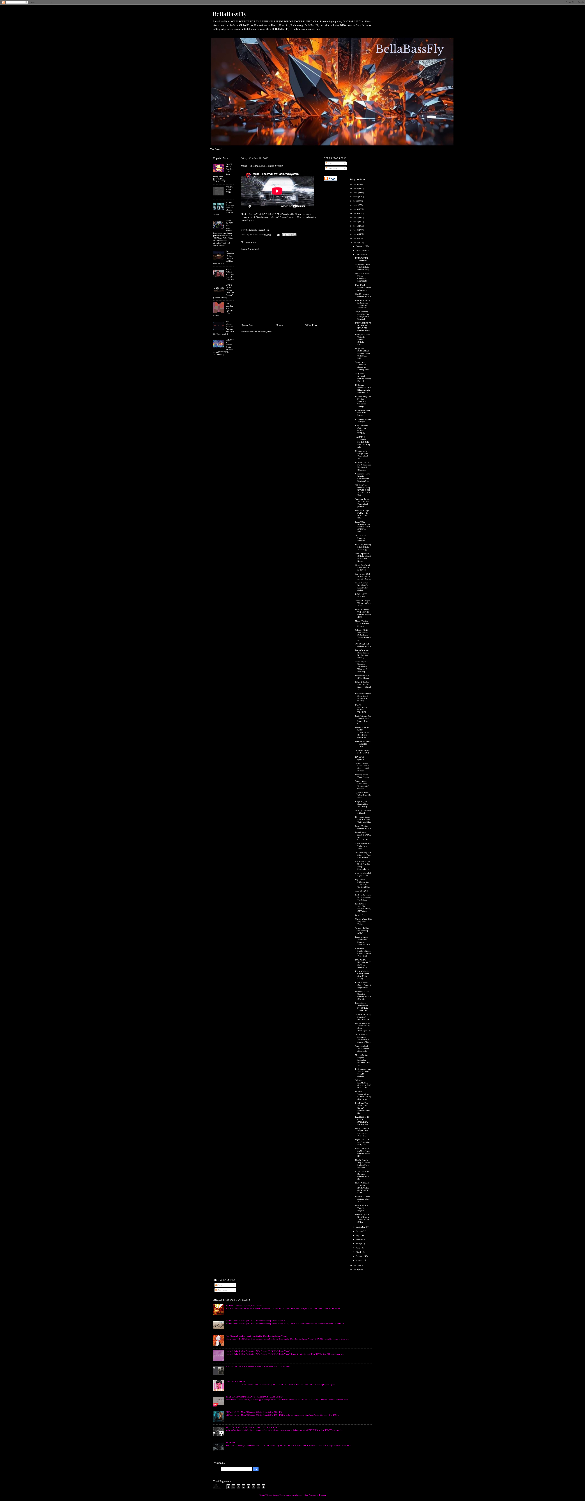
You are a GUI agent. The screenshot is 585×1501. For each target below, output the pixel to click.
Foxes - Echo (360, 915)
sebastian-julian (301, 1495)
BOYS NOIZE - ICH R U (361, 595)
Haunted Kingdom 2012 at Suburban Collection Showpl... (363, 401)
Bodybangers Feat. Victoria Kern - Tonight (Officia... (363, 1072)
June (358, 1239)
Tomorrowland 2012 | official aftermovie (362, 1048)
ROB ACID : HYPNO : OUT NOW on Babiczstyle (362, 963)
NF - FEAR (231, 1442)
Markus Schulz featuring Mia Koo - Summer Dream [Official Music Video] (257, 1320)
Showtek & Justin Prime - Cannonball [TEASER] (362, 277)
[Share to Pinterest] (294, 234)
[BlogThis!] (286, 234)
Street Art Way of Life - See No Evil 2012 (362, 567)
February (360, 1256)
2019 (355, 213)
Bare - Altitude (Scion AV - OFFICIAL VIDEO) (361, 429)
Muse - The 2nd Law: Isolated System (362, 623)
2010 (355, 1269)
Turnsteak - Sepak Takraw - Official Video (363, 603)
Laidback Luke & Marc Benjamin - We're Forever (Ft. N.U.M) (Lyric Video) (258, 1351)
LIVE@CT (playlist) (360, 758)
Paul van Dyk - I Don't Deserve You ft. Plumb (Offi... (362, 1218)
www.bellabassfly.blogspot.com (363, 874)
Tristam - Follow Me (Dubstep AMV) (362, 930)
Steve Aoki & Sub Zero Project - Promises (230, 274)
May (358, 1243)
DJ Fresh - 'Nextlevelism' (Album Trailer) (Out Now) (363, 1095)
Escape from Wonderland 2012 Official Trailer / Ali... (362, 1007)
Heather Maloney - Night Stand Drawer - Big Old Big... (363, 697)
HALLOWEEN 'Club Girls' (361, 259)
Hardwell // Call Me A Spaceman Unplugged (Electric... (363, 466)
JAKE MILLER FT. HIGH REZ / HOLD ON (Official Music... (363, 327)
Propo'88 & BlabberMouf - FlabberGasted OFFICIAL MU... (362, 353)
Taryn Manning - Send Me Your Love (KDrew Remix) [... (362, 315)
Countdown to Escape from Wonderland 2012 (361, 454)
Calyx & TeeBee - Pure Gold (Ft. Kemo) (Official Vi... (363, 686)
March (359, 1251)
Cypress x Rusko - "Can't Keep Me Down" (363, 795)
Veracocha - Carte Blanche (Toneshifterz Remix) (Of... (362, 477)
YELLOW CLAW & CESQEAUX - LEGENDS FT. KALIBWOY (253, 1427)
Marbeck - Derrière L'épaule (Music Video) (244, 1305)
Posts (329, 163)
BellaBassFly (230, 13)
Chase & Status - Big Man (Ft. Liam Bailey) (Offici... (362, 586)
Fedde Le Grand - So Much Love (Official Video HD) (362, 1152)
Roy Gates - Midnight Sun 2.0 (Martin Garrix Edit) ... (362, 883)
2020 (355, 209)
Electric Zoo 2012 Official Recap (362, 676)
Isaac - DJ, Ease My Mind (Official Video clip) (363, 547)
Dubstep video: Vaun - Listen (362, 775)
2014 (355, 234)
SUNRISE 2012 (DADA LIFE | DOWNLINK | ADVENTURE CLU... (362, 490)
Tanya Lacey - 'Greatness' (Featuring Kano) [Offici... (362, 366)
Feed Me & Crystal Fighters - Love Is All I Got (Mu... (363, 514)
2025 (355, 188)
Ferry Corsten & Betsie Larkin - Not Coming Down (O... (362, 654)
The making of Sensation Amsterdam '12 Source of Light (363, 1038)
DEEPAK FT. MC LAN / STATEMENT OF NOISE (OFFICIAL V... (363, 732)
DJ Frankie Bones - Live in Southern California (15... (363, 819)
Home (279, 325)
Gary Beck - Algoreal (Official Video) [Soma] (363, 377)
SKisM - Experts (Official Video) (363, 295)
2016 (355, 226)
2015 (355, 230)
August (359, 1231)
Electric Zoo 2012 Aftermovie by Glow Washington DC (363, 1027)
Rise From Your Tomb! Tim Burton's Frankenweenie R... (362, 1108)
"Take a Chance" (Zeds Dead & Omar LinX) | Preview (362, 767)
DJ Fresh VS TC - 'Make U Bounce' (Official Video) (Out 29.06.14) (254, 1412)
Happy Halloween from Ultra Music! (362, 412)
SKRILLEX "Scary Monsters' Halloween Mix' (363, 1016)
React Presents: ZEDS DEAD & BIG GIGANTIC (363, 836)
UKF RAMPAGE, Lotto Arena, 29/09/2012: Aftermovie (362, 304)
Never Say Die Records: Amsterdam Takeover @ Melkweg (361, 666)
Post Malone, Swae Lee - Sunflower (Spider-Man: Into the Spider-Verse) (256, 1335)
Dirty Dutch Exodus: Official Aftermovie (363, 287)
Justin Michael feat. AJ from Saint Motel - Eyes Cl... (363, 720)
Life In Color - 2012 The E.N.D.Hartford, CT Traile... (363, 907)
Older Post (311, 325)
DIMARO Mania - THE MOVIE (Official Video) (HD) (363, 613)
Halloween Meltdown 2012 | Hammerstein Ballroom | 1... (363, 389)
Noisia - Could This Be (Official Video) (363, 921)
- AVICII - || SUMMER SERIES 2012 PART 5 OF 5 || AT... (362, 442)
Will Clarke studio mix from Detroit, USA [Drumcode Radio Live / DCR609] (258, 1366)
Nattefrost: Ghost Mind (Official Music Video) (362, 267)
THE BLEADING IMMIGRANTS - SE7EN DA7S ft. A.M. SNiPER (254, 1396)
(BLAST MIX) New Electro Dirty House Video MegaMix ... (363, 634)
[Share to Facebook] (292, 234)
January (359, 1260)
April (358, 1247)
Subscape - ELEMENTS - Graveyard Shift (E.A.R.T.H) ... (363, 1084)
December (360, 246)
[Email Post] (278, 234)
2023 (355, 196)
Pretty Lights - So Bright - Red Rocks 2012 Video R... (362, 1132)
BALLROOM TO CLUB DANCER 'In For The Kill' (362, 1120)
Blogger (322, 1495)
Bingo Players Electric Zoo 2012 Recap (361, 804)
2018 (355, 217)
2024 (355, 192)
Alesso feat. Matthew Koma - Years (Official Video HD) (363, 952)
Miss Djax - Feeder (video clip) (363, 811)
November (360, 250)
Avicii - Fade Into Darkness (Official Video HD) (362, 1175)
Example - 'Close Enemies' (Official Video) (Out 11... (363, 995)
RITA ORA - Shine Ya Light (363, 420)
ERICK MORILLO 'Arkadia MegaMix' (363, 1208)
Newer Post (247, 325)
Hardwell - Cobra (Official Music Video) (362, 1199)
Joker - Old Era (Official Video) (363, 827)
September (360, 1226)
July (358, 1235)
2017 (355, 221)
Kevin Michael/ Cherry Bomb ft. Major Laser (363, 985)
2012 (355, 242)
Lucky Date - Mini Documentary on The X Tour (363, 897)
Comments (332, 168)
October (359, 254)
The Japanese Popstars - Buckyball (360, 538)
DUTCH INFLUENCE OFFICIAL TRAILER (362, 708)
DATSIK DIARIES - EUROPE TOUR (363, 744)
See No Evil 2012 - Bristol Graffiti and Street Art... (363, 576)
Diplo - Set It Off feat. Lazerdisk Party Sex (362, 1142)
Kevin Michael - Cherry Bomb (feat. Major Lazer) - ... (362, 975)
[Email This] (283, 234)
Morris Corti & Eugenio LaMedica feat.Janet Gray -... (362, 1060)
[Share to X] (289, 234)
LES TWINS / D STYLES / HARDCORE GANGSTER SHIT (362, 1187)
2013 (355, 238)
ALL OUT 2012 (362, 890)
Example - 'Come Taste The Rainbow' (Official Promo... (362, 339)
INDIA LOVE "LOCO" (236, 1381)
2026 (355, 184)
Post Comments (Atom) (262, 331)
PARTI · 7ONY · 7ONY (229, 189)
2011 (355, 1265)
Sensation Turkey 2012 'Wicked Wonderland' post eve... (362, 503)
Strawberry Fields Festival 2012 (362, 751)
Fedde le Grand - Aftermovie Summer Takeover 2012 (362, 941)
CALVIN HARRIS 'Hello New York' (363, 846)
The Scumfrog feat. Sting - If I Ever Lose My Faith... (363, 855)
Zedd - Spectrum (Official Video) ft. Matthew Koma (363, 557)
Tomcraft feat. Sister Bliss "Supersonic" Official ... (362, 785)
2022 (355, 201)
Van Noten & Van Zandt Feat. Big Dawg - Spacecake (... (362, 865)
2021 (355, 205)
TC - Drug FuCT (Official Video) (363, 645)
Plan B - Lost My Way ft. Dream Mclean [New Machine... (362, 1164)
